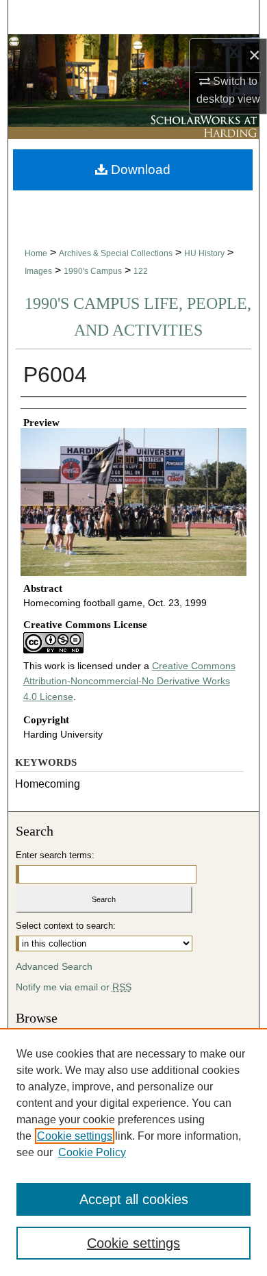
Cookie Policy (92, 1152)
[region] (133, 1152)
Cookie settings (74, 1136)
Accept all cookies (133, 1199)
